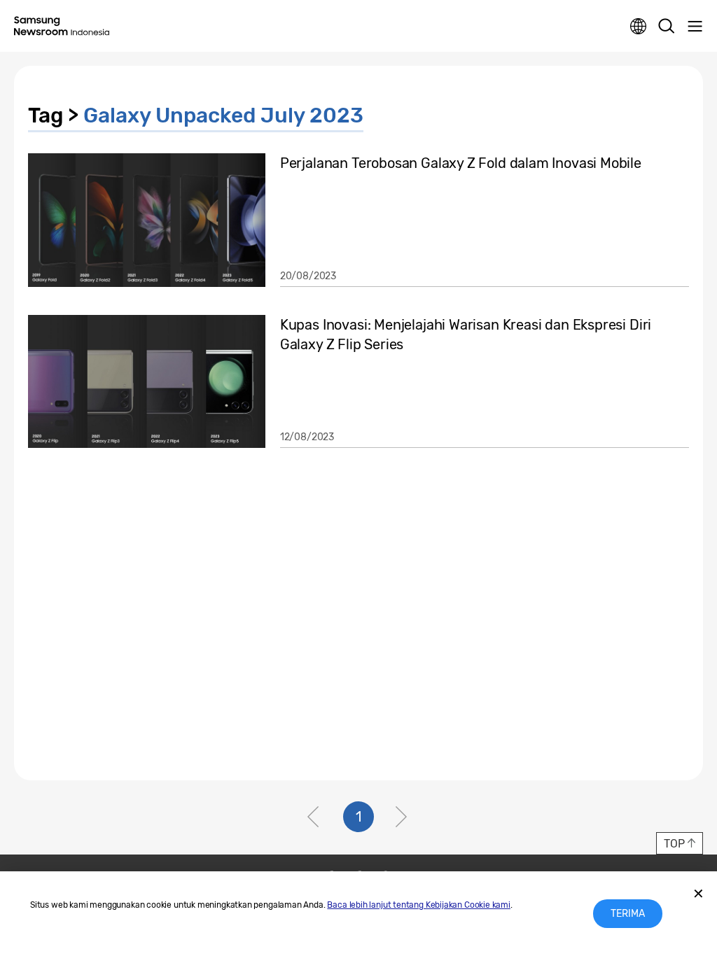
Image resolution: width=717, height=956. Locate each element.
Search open (667, 27)
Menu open (695, 27)
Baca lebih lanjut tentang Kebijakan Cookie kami (418, 905)
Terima (628, 914)
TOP (674, 843)
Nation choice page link (639, 27)
